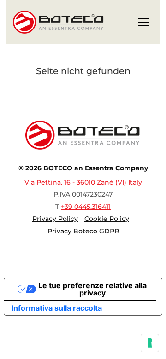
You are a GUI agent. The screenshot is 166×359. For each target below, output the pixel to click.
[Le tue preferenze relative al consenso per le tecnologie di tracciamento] (150, 343)
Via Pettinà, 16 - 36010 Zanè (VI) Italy (83, 182)
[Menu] (143, 23)
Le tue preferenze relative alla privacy (92, 289)
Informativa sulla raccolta (57, 308)
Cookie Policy (106, 218)
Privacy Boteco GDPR (83, 231)
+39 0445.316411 (86, 207)
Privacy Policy (55, 218)
